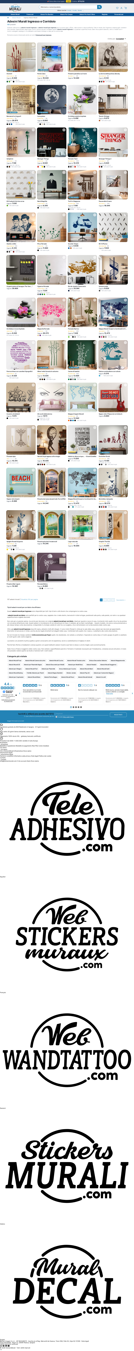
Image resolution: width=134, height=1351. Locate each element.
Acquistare (4, 744)
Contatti (3, 759)
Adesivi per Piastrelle (48, 669)
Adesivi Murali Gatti (103, 669)
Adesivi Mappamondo (118, 660)
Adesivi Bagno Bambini (55, 673)
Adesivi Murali (15, 14)
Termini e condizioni (7, 756)
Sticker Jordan (71, 673)
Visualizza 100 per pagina (29, 599)
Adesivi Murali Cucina (56, 660)
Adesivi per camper (66, 14)
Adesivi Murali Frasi (15, 660)
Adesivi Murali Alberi (86, 669)
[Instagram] (1, 1346)
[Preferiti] (117, 8)
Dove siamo (27, 751)
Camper (69, 10)
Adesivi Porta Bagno (50, 677)
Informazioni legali (7, 754)
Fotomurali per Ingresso (43, 35)
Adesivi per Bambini (46, 14)
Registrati (118, 715)
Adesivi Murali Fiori (31, 669)
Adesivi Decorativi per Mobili (55, 664)
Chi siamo (4, 749)
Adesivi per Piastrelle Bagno (33, 664)
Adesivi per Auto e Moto (87, 14)
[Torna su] (1, 1350)
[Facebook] (4, 1346)
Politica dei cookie (45, 756)
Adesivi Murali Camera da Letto (35, 660)
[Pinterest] (6, 1346)
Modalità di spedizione (7, 746)
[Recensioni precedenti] (19, 693)
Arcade (74, 10)
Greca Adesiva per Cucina (67, 669)
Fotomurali (30, 14)
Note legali (34, 756)
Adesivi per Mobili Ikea (75, 664)
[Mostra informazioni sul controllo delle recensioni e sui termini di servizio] (16, 695)
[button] (7, 81)
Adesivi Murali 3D (14, 664)
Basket (80, 10)
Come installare (44, 746)
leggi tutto (109, 693)
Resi (33, 746)
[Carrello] (125, 8)
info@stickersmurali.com (8, 761)
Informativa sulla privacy (22, 756)
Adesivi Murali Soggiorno (108, 664)
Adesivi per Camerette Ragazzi (104, 673)
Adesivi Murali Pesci (67, 677)
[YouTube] (9, 1346)
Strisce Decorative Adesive (98, 660)
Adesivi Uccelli (101, 677)
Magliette (105, 14)
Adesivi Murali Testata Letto (76, 660)
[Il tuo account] (121, 8)
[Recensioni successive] (132, 693)
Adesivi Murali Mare (34, 677)
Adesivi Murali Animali (85, 677)
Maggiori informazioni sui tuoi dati (15, 721)
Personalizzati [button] (118, 14)
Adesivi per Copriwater (16, 677)
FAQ (36, 746)
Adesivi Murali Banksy (16, 673)
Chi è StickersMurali (7, 751)
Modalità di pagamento (24, 746)
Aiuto (28, 761)
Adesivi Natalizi (91, 664)
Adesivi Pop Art (85, 673)
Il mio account (22, 761)
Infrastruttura (18, 751)
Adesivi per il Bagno (15, 669)
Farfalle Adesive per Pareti (35, 673)
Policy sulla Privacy (68, 717)
